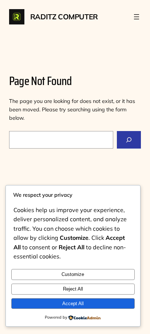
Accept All (73, 303)
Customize (73, 274)
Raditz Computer (64, 16)
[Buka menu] (136, 16)
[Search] (129, 139)
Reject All (73, 289)
